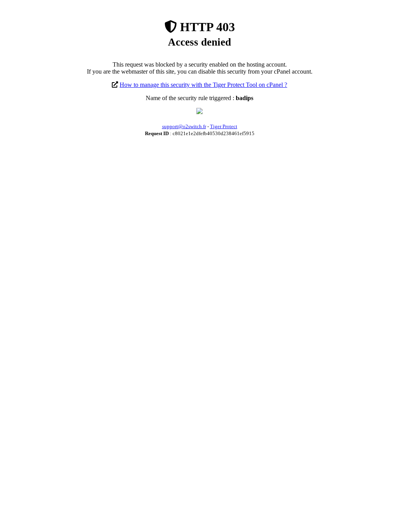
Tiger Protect (223, 126)
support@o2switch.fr (184, 126)
